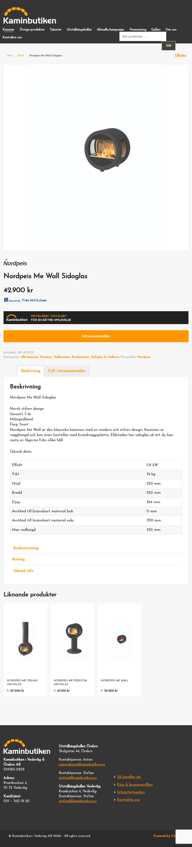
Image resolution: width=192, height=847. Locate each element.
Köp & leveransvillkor (135, 785)
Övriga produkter (32, 29)
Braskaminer (80, 357)
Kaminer (9, 29)
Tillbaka (180, 55)
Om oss (171, 29)
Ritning (18, 559)
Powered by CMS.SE (168, 836)
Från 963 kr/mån (34, 300)
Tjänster (56, 29)
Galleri (155, 29)
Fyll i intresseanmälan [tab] (66, 371)
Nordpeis (143, 357)
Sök (168, 45)
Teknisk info (23, 571)
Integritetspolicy (131, 792)
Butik (21, 55)
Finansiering (137, 29)
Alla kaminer (29, 357)
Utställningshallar (79, 29)
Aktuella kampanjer (110, 29)
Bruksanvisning (26, 548)
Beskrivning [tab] (30, 371)
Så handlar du (129, 777)
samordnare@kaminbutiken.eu (82, 765)
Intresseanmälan (96, 336)
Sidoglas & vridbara (105, 357)
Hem (9, 55)
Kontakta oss (12, 37)
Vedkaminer (62, 357)
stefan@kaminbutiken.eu (78, 778)
